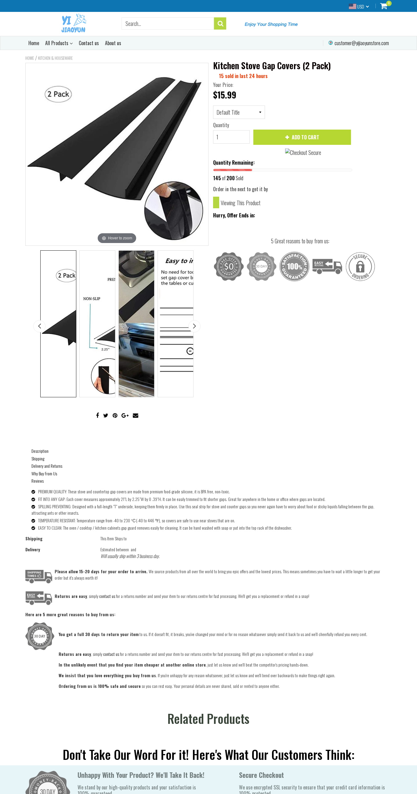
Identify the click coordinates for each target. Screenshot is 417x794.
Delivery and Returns (46, 466)
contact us (111, 654)
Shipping (37, 458)
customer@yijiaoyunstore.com (361, 43)
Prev (39, 326)
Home (33, 43)
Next (194, 326)
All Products (57, 43)
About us (113, 43)
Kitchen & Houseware (55, 58)
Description (40, 451)
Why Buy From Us (44, 473)
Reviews (37, 480)
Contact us (89, 43)
